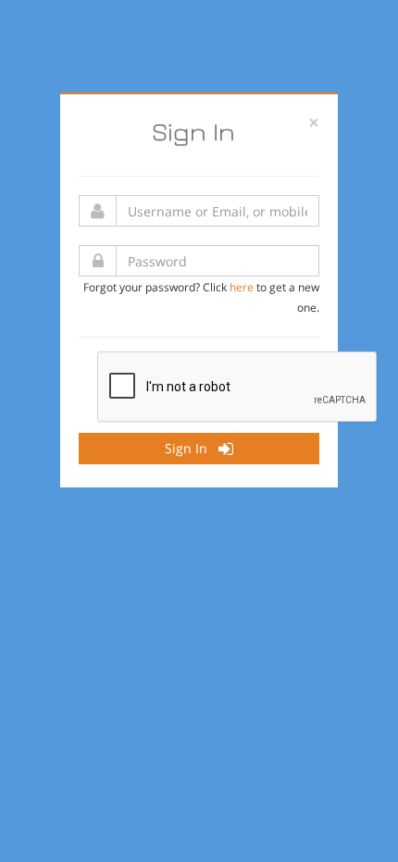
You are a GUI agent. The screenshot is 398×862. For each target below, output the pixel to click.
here (242, 286)
